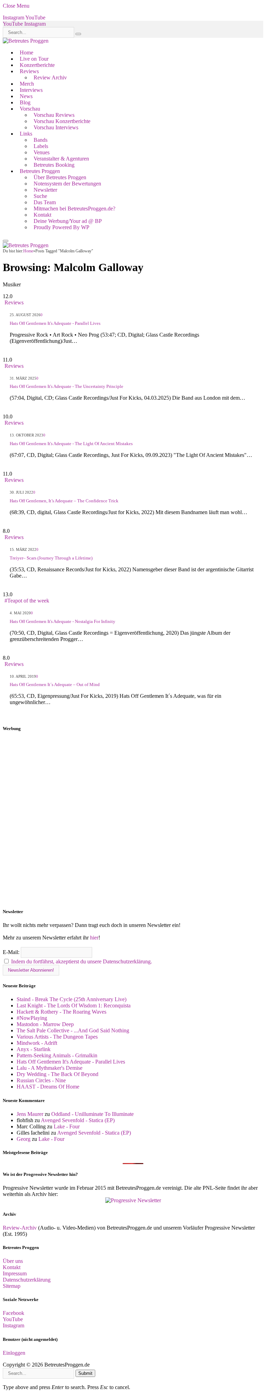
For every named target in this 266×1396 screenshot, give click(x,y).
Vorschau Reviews (54, 115)
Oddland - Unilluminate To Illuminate (92, 1114)
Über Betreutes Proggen (60, 177)
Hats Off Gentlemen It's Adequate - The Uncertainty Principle (66, 386)
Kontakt (42, 215)
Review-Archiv (20, 1228)
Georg (23, 1139)
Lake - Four (67, 1126)
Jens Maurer (30, 1114)
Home (26, 52)
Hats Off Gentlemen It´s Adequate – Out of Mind (55, 684)
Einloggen (14, 1353)
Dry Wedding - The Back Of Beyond (57, 1074)
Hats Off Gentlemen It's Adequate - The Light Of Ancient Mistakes (71, 443)
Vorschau (30, 109)
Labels (41, 146)
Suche (40, 196)
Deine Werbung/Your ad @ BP (68, 221)
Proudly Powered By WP (61, 227)
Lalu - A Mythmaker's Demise (49, 1068)
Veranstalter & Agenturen (61, 159)
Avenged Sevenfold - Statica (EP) (78, 1120)
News (26, 96)
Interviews (31, 90)
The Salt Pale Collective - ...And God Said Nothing (73, 1030)
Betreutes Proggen (40, 171)
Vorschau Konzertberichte (62, 121)
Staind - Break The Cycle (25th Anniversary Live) (71, 999)
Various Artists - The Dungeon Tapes (57, 1037)
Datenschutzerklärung (27, 1280)
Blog (25, 102)
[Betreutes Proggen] (25, 41)
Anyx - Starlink (34, 1049)
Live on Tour (34, 59)
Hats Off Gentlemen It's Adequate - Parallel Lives (55, 323)
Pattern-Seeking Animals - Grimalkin (57, 1055)
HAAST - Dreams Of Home (48, 1087)
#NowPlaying (32, 1018)
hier (94, 937)
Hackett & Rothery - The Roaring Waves (61, 1012)
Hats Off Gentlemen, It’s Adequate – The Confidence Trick (64, 500)
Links (26, 134)
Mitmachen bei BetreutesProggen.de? (74, 208)
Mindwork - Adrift (37, 1043)
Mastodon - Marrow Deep (45, 1024)
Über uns (13, 1261)
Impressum (15, 1273)
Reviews (29, 71)
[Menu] (5, 241)
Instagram (13, 1325)
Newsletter (45, 190)
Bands (40, 140)
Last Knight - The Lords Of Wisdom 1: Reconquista (74, 1005)
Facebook (13, 1313)
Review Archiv (50, 77)
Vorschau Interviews (56, 127)
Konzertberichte (37, 65)
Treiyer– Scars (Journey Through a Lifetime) (51, 558)
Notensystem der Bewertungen (67, 184)
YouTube (13, 1319)
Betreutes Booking (54, 165)
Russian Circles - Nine (41, 1080)
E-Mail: (12, 952)
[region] (133, 820)
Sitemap (11, 1286)
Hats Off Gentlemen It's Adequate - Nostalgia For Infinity (62, 621)
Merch (27, 84)
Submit (85, 1373)
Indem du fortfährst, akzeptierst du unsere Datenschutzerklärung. (81, 961)
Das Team (45, 202)
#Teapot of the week (27, 601)
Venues (42, 152)
